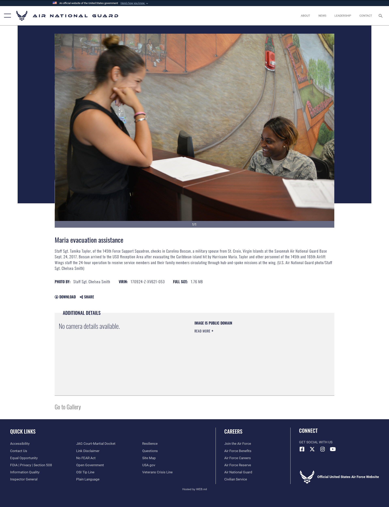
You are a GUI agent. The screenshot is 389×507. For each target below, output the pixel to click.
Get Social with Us (315, 442)
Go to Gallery (68, 406)
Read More (203, 331)
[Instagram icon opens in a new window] (323, 449)
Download (67, 296)
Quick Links (22, 431)
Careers (233, 431)
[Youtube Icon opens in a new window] (333, 449)
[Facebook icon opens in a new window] (302, 449)
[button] (135, 3)
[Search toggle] (381, 15)
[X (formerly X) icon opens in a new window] (312, 449)
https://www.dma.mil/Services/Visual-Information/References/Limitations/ (242, 357)
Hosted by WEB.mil (194, 489)
